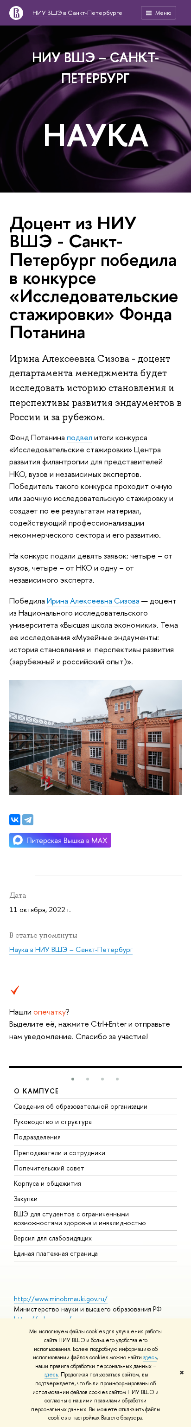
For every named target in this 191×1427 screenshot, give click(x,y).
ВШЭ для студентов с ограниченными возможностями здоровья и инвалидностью (80, 1218)
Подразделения (37, 1136)
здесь (150, 1357)
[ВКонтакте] (14, 819)
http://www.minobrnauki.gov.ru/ (61, 1298)
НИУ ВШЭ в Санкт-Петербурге (77, 12)
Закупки (26, 1198)
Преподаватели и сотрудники (59, 1152)
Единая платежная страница (56, 1253)
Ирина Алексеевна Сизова (93, 600)
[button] (72, 1079)
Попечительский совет (49, 1167)
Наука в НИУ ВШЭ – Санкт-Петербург (71, 949)
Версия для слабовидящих (53, 1238)
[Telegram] (27, 819)
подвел (79, 437)
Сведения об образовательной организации (80, 1106)
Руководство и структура (53, 1121)
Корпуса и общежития (47, 1183)
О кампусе (36, 1090)
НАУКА (96, 134)
